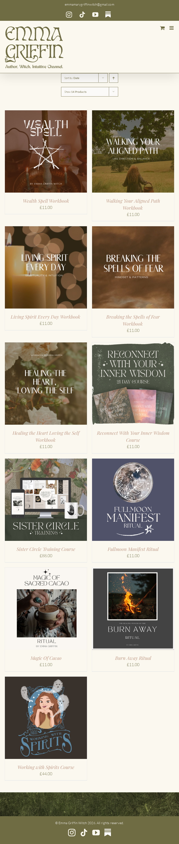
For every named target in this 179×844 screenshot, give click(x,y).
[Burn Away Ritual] (133, 570)
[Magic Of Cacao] (46, 570)
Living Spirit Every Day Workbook (46, 316)
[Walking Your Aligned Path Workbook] (133, 113)
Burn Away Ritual (133, 658)
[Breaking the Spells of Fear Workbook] (133, 229)
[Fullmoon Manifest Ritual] (133, 461)
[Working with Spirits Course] (46, 679)
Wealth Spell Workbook (46, 201)
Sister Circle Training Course (46, 549)
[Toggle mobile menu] (171, 27)
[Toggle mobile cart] (162, 27)
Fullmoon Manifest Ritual (133, 549)
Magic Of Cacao (46, 658)
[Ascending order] (113, 78)
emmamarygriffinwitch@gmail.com (89, 4)
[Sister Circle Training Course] (46, 461)
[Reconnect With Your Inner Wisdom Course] (133, 345)
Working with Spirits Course (45, 767)
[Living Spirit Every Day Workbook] (46, 229)
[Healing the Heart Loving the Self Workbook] (46, 345)
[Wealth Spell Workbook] (46, 113)
